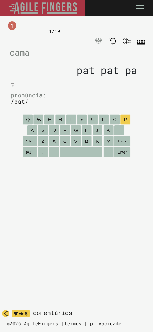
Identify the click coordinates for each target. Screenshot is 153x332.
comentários (52, 313)
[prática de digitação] (42, 8)
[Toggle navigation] (139, 8)
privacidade (105, 323)
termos (72, 323)
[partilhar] (5, 313)
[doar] (21, 313)
